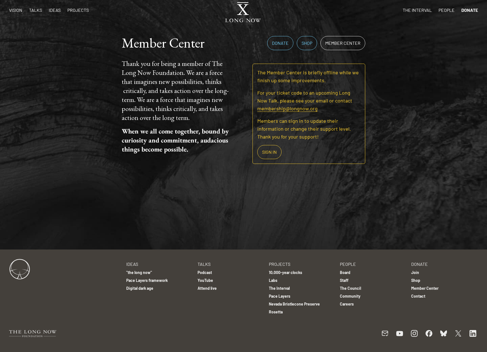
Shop (307, 43)
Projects (78, 10)
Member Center (342, 43)
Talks (35, 10)
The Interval (417, 10)
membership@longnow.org (287, 108)
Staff (344, 280)
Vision (15, 10)
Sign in (269, 152)
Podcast (205, 272)
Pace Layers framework (147, 280)
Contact (418, 296)
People (447, 10)
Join (415, 272)
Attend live (207, 288)
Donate (469, 10)
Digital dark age (139, 288)
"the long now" (139, 272)
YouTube (205, 280)
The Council (350, 288)
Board (345, 272)
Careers (347, 304)
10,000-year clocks (285, 272)
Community (350, 296)
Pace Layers (279, 296)
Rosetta (276, 311)
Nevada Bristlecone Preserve (294, 304)
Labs (273, 280)
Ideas (55, 10)
